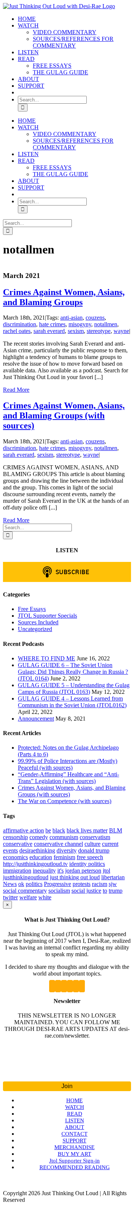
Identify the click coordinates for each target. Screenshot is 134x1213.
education (40, 857)
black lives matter (87, 830)
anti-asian (71, 317)
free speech (90, 857)
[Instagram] (70, 986)
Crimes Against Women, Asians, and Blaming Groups (64, 297)
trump (115, 890)
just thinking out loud (75, 877)
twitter (10, 897)
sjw (113, 884)
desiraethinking (37, 850)
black (58, 830)
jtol (106, 870)
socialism (59, 890)
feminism (64, 857)
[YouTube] (64, 986)
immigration (17, 870)
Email (67, 1071)
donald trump (93, 850)
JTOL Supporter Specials (47, 615)
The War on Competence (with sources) (64, 801)
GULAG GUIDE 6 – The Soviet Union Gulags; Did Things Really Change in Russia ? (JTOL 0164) (73, 672)
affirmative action (23, 830)
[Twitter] (52, 986)
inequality (44, 870)
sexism (76, 331)
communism (64, 837)
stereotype (99, 331)
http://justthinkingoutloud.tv (35, 864)
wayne (121, 331)
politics (34, 884)
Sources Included (38, 622)
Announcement (36, 718)
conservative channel (58, 844)
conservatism (95, 837)
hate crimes (52, 324)
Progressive (57, 884)
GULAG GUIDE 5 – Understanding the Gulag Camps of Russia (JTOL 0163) (74, 688)
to (105, 890)
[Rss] (76, 986)
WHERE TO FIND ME (46, 658)
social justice (86, 890)
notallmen (105, 324)
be (48, 830)
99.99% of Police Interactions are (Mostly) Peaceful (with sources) (67, 764)
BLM (115, 830)
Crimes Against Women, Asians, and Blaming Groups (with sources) (64, 415)
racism (99, 884)
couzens (95, 317)
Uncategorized (35, 629)
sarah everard (49, 331)
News (10, 884)
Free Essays (32, 609)
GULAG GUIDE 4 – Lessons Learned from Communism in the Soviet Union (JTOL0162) (72, 701)
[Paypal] (82, 986)
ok (21, 884)
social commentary (25, 890)
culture (92, 844)
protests (81, 884)
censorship (15, 837)
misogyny (79, 324)
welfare (28, 897)
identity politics (87, 864)
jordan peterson (83, 870)
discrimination (19, 324)
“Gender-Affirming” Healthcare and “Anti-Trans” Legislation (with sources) (68, 777)
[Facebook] (58, 986)
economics (15, 857)
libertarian (113, 877)
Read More (16, 389)
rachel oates (17, 331)
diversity (67, 850)
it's (60, 870)
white (44, 897)
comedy (38, 837)
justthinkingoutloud (25, 877)
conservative (17, 844)
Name (67, 1057)
